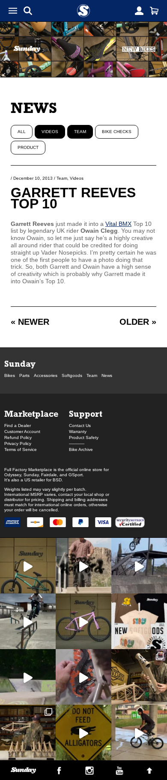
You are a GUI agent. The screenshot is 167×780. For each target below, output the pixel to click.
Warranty (77, 431)
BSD (57, 479)
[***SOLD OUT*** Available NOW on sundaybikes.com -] (83, 677)
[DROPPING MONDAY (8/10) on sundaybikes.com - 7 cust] (28, 732)
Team (80, 131)
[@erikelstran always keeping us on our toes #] (28, 677)
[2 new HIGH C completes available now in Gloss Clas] (83, 621)
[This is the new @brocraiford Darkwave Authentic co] (28, 565)
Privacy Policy (17, 443)
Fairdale (49, 474)
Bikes (9, 375)
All (22, 131)
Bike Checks (116, 131)
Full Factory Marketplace (28, 469)
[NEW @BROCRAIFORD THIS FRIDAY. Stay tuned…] (83, 565)
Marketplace (31, 413)
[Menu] (12, 10)
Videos (50, 131)
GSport (76, 474)
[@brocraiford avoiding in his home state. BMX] (83, 732)
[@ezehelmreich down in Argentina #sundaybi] (139, 565)
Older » (137, 321)
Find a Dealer (17, 425)
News (34, 107)
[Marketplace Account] (139, 10)
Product (28, 147)
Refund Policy (18, 437)
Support (85, 413)
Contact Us (80, 425)
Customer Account (22, 431)
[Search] (27, 10)
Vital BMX (118, 223)
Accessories (45, 375)
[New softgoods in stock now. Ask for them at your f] (139, 621)
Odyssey (12, 474)
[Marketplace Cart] (154, 10)
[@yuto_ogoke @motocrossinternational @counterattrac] (28, 621)
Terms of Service (20, 449)
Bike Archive (81, 449)
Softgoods (72, 375)
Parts (24, 375)
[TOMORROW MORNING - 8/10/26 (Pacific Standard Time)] (139, 677)
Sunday (20, 363)
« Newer (30, 321)
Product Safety (83, 437)
